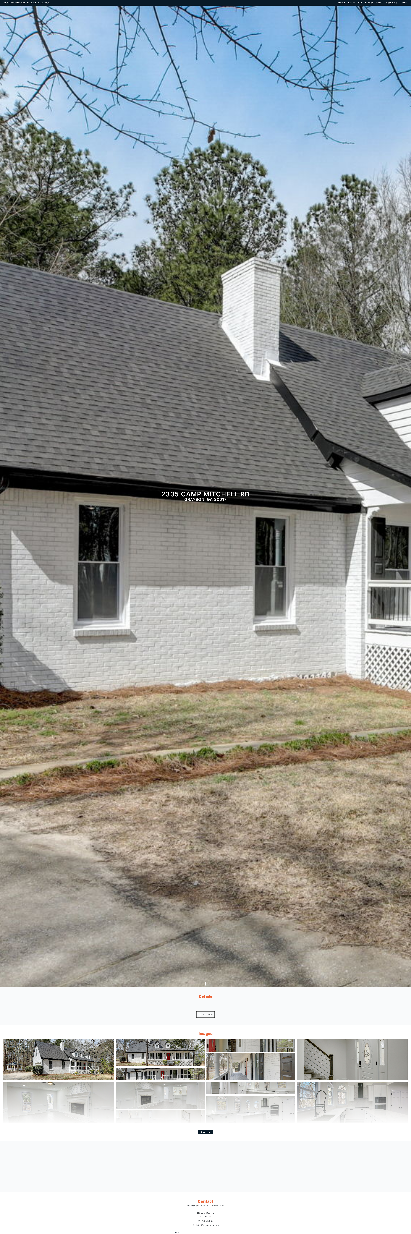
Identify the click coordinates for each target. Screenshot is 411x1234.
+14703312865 (205, 1221)
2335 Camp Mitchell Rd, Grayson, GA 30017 (26, 3)
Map (360, 3)
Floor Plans (391, 3)
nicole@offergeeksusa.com (205, 1225)
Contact (369, 3)
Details (341, 3)
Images (351, 3)
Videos (379, 3)
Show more (205, 1132)
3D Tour (404, 3)
